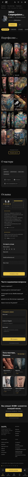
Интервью (17, 431)
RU (1, 465)
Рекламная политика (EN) (20, 455)
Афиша (3, 448)
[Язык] (25, 2)
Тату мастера (10, 6)
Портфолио (5, 29)
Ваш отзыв (5, 263)
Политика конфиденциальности (20, 448)
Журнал (17, 429)
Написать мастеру (13, 470)
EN (3, 465)
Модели (3, 444)
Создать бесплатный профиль (14, 415)
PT (13, 465)
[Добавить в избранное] (19, 24)
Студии (3, 450)
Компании (3, 452)
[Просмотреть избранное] (18, 2)
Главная (3, 6)
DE (5, 465)
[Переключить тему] (21, 2)
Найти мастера (4, 442)
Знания (17, 435)
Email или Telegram (7, 321)
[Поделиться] (24, 470)
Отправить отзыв (14, 274)
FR (9, 465)
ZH (17, 465)
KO (15, 465)
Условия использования (19, 445)
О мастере (13, 29)
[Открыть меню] (2, 2)
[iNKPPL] (6, 2)
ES (7, 465)
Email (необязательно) (8, 257)
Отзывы (21, 29)
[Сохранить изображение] (11, 45)
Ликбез (3, 454)
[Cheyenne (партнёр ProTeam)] (18, 20)
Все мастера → (21, 354)
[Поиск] (14, 2)
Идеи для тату (4, 446)
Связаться (12, 24)
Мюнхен (3, 8)
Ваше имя (5, 252)
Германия (18, 6)
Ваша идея (5, 327)
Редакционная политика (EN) (18, 452)
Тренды (17, 433)
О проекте (17, 442)
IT (11, 465)
